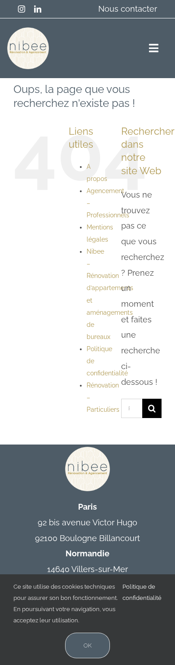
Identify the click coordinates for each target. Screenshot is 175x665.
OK (87, 645)
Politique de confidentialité (142, 592)
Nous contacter (127, 8)
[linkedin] (37, 9)
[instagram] (21, 9)
